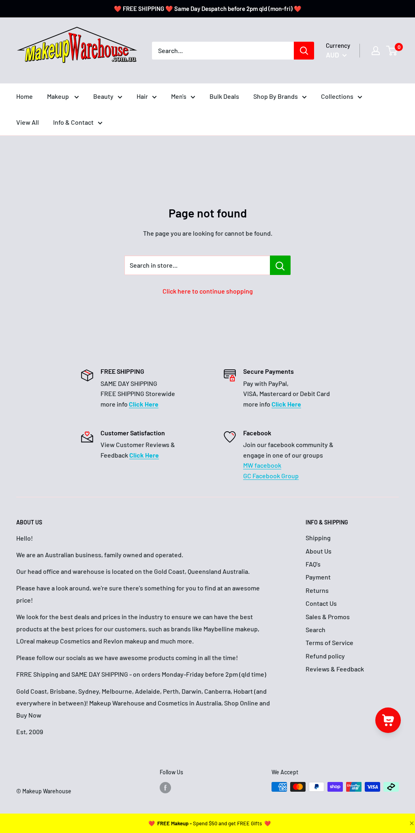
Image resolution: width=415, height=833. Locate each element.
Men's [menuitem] (178, 96)
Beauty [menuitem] (103, 96)
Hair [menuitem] (142, 96)
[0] (392, 50)
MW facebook (262, 465)
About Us (319, 551)
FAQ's (313, 564)
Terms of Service (329, 642)
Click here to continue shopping (208, 291)
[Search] (304, 51)
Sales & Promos (328, 616)
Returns (317, 590)
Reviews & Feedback (335, 669)
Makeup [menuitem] (58, 96)
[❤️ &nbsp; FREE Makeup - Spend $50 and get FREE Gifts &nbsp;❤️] (209, 823)
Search (315, 629)
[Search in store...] (280, 265)
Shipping (318, 537)
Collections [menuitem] (337, 96)
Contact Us (321, 603)
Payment (318, 577)
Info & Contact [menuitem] (73, 122)
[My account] (376, 50)
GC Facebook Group (271, 475)
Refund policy (325, 656)
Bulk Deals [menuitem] (224, 96)
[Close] (411, 823)
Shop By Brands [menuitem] (275, 96)
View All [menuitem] (27, 122)
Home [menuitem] (24, 96)
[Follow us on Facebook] (165, 787)
